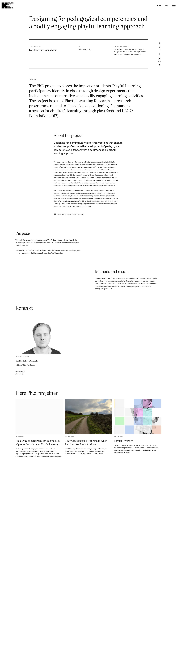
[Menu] (173, 5)
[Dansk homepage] (8, 5)
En (160, 5)
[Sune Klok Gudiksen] (39, 336)
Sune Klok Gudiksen (26, 360)
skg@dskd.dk (20, 371)
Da (157, 5)
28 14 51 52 (19, 374)
